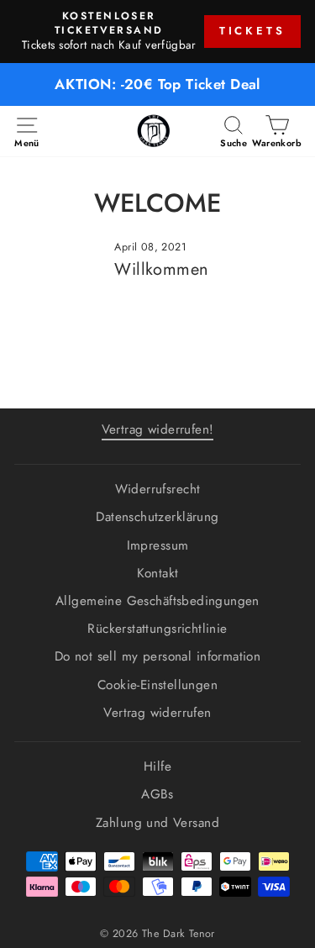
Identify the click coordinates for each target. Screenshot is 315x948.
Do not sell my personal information (158, 656)
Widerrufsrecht (158, 489)
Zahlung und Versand (157, 823)
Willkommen (161, 269)
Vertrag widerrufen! (158, 429)
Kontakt (158, 573)
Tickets (252, 31)
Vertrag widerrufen (157, 712)
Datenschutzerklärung (157, 517)
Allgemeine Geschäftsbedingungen (157, 601)
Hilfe (157, 766)
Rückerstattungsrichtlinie (157, 628)
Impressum (158, 545)
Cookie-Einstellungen (157, 685)
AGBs (157, 794)
